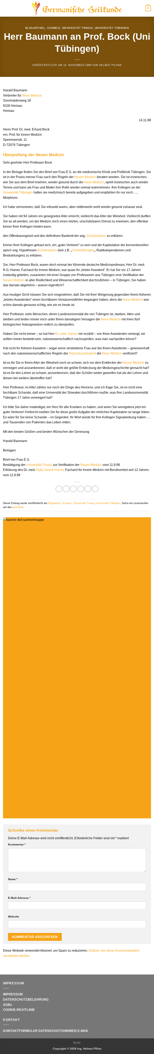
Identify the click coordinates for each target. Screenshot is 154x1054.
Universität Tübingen (112, 28)
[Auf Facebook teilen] (66, 489)
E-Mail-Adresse (19, 897)
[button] (5, 8)
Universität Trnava (77, 28)
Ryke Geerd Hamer (50, 469)
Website (13, 916)
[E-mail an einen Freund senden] (80, 489)
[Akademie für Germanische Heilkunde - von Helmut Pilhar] (77, 8)
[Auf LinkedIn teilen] (95, 489)
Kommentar (16, 844)
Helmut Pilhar (110, 65)
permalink (18, 507)
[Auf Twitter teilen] (73, 489)
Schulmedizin (96, 235)
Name (12, 879)
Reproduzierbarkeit (82, 353)
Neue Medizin (32, 95)
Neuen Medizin (85, 177)
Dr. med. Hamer (66, 333)
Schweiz (53, 28)
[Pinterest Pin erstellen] (88, 489)
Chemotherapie (83, 250)
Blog (76, 1042)
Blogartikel (35, 28)
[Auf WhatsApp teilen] (59, 489)
